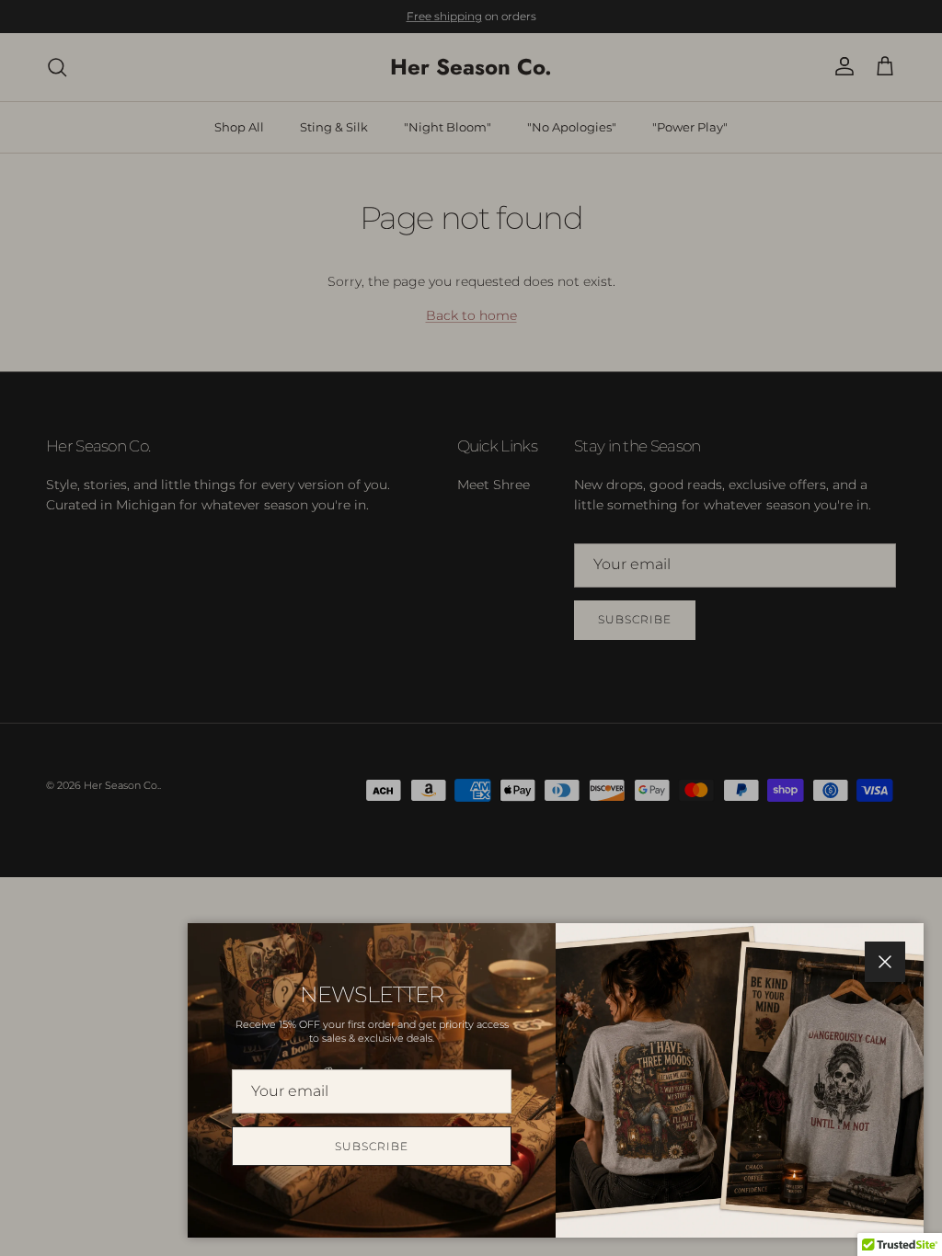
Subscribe (371, 1146)
